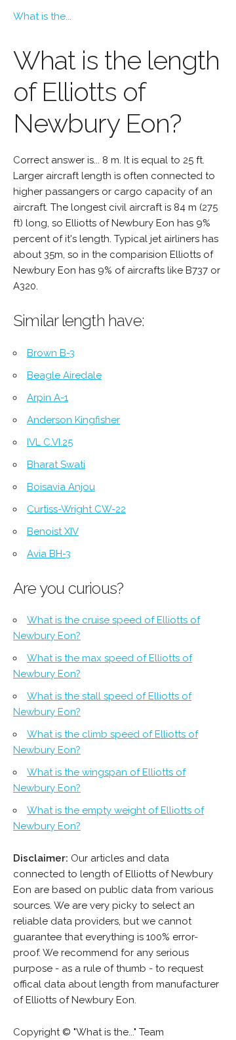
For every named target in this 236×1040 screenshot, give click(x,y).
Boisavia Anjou (61, 487)
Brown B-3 (51, 353)
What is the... (42, 16)
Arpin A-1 (47, 398)
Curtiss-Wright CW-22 (76, 509)
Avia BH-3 (49, 554)
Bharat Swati (56, 464)
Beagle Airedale (64, 375)
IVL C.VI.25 (50, 442)
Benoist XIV (53, 531)
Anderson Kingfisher (73, 420)
